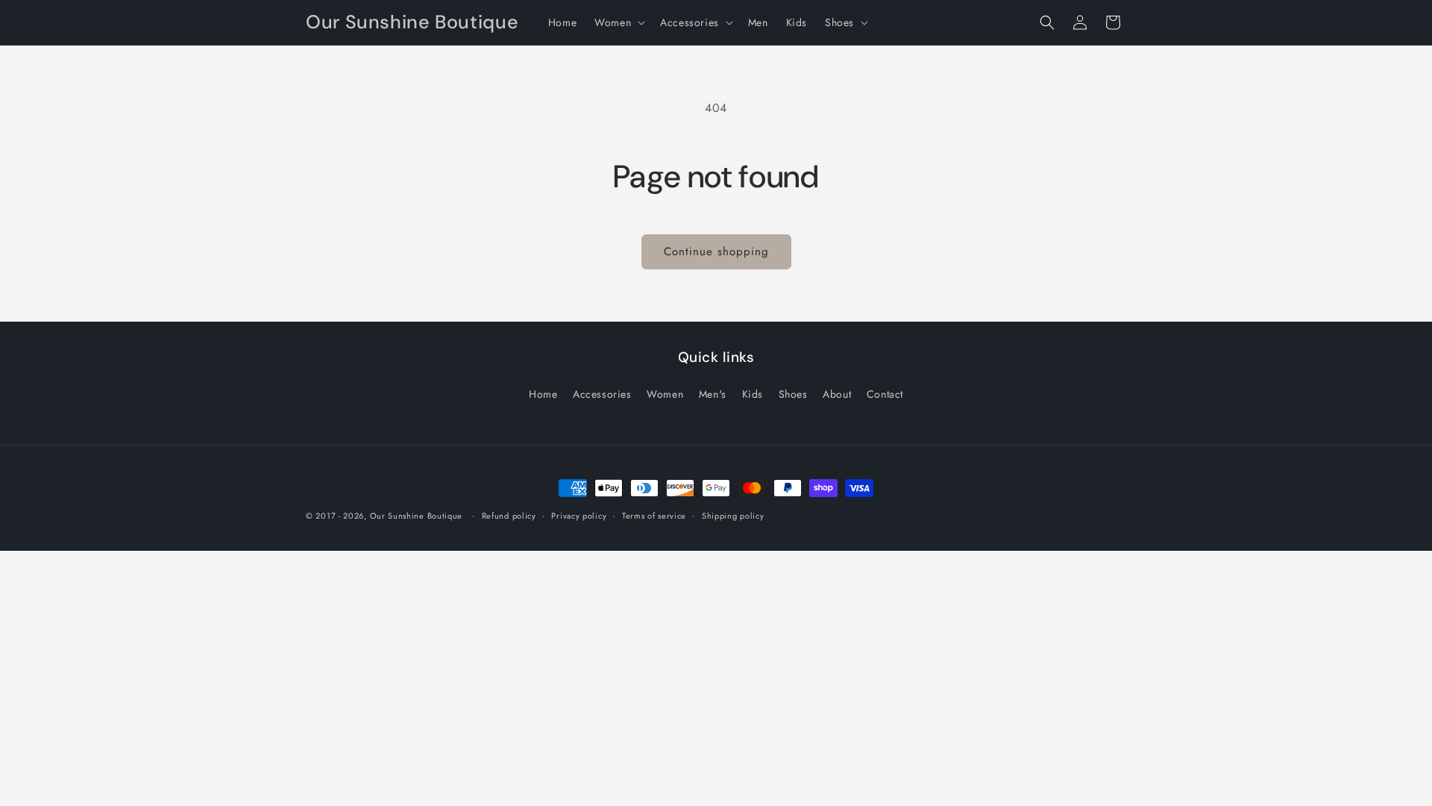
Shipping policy (733, 516)
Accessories (602, 394)
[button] (618, 22)
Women (665, 394)
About (837, 394)
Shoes (793, 394)
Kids (752, 394)
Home (543, 394)
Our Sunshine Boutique (416, 516)
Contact (885, 394)
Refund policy (509, 516)
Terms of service (654, 516)
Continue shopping (716, 251)
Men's (712, 394)
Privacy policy (578, 516)
